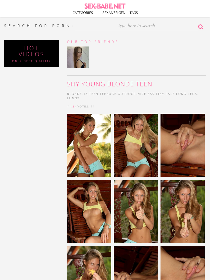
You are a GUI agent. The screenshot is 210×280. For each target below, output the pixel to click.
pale (170, 94)
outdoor (127, 94)
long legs (186, 94)
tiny (160, 94)
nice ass (146, 94)
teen (93, 94)
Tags (134, 12)
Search (202, 27)
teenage (108, 94)
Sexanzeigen (114, 12)
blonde (74, 94)
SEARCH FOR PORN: (39, 26)
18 (85, 94)
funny (73, 98)
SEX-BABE (105, 5)
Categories (82, 12)
